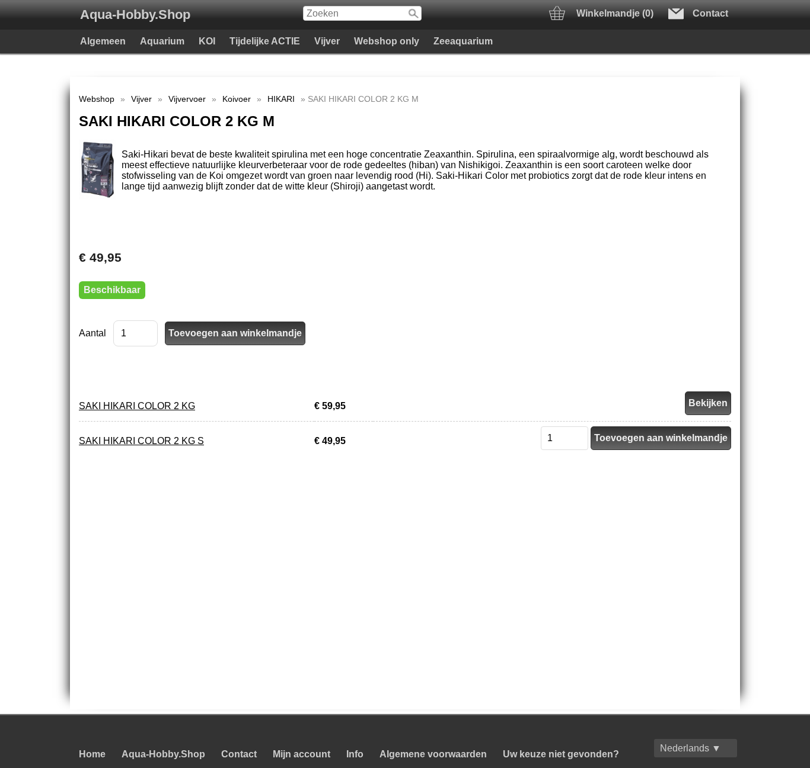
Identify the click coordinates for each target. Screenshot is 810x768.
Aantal (92, 333)
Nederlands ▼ (690, 748)
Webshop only (386, 41)
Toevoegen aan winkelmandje (661, 438)
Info (354, 754)
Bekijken (708, 403)
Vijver (327, 41)
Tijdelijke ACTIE (264, 41)
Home (92, 754)
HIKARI (281, 99)
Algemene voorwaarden (433, 754)
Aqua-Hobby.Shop (135, 14)
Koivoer (236, 99)
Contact (239, 754)
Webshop (96, 99)
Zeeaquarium (463, 41)
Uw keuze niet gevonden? (561, 754)
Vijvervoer (187, 99)
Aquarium (162, 41)
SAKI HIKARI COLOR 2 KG (137, 406)
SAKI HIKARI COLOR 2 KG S (141, 441)
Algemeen (103, 41)
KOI (207, 41)
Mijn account (301, 754)
